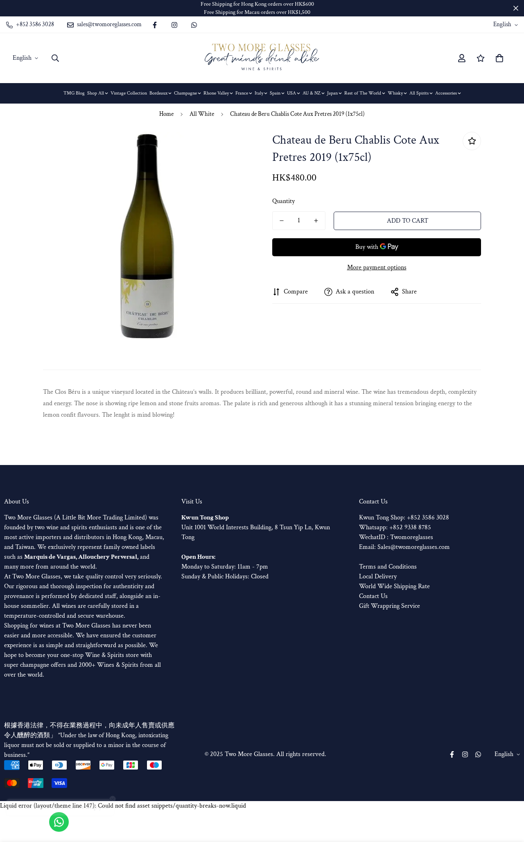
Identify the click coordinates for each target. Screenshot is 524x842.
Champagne (185, 93)
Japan (332, 93)
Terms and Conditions (388, 566)
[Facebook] (155, 25)
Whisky (395, 93)
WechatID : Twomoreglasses (396, 537)
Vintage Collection (129, 93)
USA (291, 93)
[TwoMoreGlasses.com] (262, 58)
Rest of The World (362, 93)
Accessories (446, 93)
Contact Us (373, 596)
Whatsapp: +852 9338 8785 (395, 527)
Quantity (283, 201)
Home (166, 114)
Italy (259, 93)
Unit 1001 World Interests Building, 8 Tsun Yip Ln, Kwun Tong (255, 527)
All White (202, 114)
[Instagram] (174, 25)
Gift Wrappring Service (389, 606)
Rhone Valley (216, 93)
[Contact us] (59, 822)
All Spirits (419, 93)
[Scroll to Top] (508, 797)
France (241, 93)
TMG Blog (74, 93)
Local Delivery (378, 576)
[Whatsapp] (194, 25)
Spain (275, 93)
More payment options (377, 267)
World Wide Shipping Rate (394, 586)
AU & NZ (312, 93)
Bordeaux (158, 93)
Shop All (95, 93)
